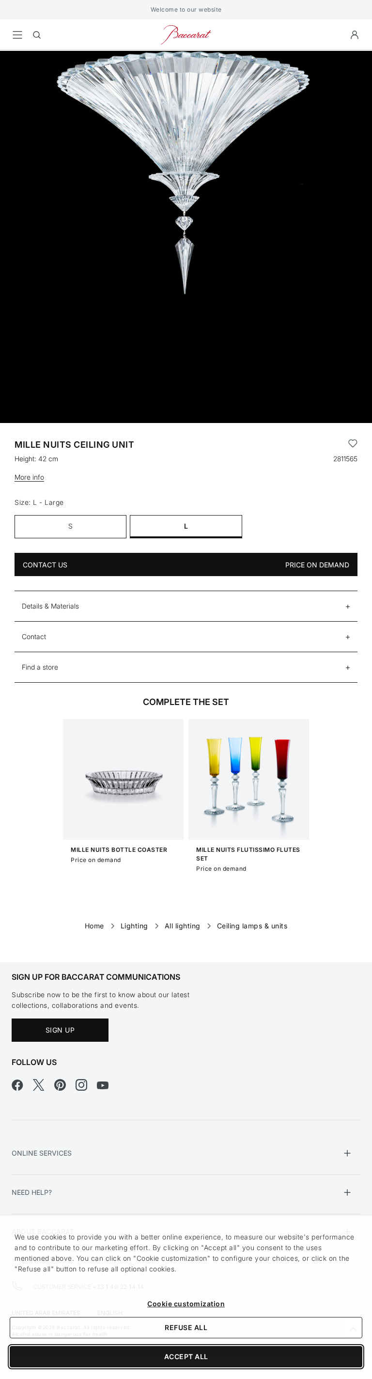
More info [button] (29, 477)
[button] (354, 35)
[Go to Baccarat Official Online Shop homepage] (186, 34)
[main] (186, 490)
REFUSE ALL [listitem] (186, 1327)
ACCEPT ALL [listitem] (186, 1356)
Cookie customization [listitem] (186, 1304)
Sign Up (60, 1030)
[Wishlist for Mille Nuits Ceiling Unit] (352, 445)
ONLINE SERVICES (42, 1153)
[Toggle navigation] (17, 35)
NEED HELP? (32, 1192)
